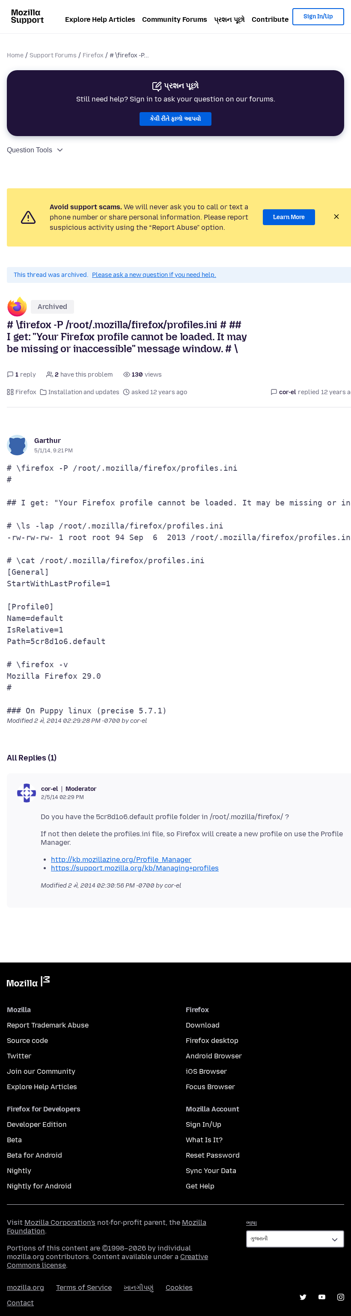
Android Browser (214, 1056)
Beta (14, 1140)
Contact (20, 1303)
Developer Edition (37, 1124)
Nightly (19, 1171)
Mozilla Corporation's (59, 1222)
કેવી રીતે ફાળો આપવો (175, 118)
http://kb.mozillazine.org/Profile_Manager (121, 860)
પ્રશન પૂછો (229, 19)
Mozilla (28, 983)
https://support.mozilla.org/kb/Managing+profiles (135, 868)
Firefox (93, 55)
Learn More (289, 217)
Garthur (47, 441)
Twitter (19, 1056)
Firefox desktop (212, 1041)
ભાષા (251, 1223)
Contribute (270, 19)
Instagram (340, 1297)
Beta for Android (34, 1155)
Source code (27, 1041)
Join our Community (41, 1071)
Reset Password (213, 1155)
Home (15, 55)
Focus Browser (210, 1087)
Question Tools (29, 150)
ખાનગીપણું (139, 1287)
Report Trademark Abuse (48, 1025)
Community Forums (174, 19)
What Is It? (204, 1140)
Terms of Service (84, 1287)
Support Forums (53, 55)
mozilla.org (25, 1287)
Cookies (179, 1287)
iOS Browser (206, 1071)
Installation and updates (83, 392)
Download (203, 1025)
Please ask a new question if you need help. (154, 275)
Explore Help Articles (100, 19)
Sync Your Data (211, 1171)
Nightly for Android (39, 1186)
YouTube (321, 1297)
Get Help (200, 1186)
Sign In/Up (318, 16)
